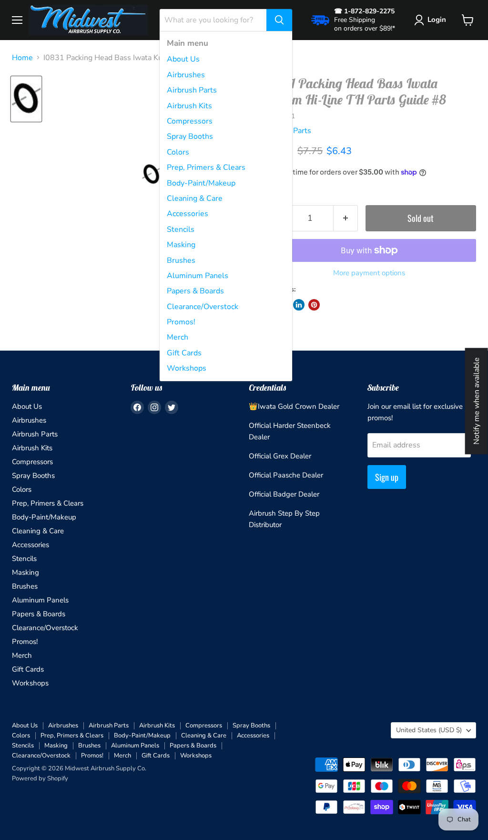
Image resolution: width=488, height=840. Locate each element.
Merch (177, 337)
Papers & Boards (195, 291)
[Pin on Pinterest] (314, 305)
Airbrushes (186, 75)
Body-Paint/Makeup (201, 183)
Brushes (181, 260)
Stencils (180, 229)
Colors (178, 152)
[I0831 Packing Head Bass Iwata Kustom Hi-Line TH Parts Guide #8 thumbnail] (26, 99)
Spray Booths (190, 136)
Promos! (181, 322)
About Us (183, 59)
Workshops (186, 368)
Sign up (386, 477)
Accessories (187, 213)
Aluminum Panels (197, 275)
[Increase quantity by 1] (346, 218)
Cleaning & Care (195, 198)
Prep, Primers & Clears (206, 167)
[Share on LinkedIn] (299, 305)
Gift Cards (184, 353)
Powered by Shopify (40, 778)
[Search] (279, 20)
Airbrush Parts (192, 90)
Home (22, 57)
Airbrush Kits (189, 106)
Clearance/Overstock (202, 306)
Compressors (190, 121)
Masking (181, 244)
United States (429, 730)
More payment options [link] (369, 273)
